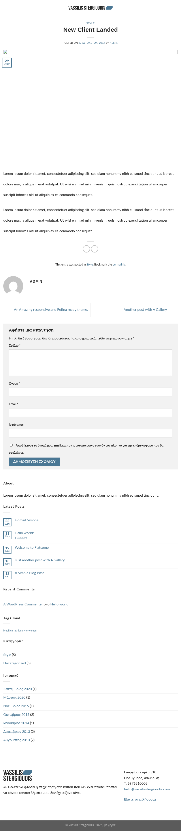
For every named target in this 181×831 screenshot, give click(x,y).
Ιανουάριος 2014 (16, 723)
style (25, 630)
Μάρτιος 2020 (14, 697)
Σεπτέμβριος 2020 (17, 689)
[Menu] (175, 7)
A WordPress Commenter (23, 604)
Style (90, 23)
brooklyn (8, 630)
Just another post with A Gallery (40, 560)
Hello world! (24, 533)
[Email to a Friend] (86, 249)
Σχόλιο (15, 345)
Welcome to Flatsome (32, 547)
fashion (17, 630)
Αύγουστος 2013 (16, 740)
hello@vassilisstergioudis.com (147, 789)
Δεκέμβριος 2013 (16, 731)
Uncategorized (14, 663)
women (32, 630)
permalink (119, 264)
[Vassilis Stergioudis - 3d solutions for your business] (90, 8)
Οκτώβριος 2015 (16, 714)
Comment (21, 538)
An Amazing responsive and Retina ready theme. (50, 309)
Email (13, 404)
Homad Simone (26, 520)
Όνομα (14, 383)
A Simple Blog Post (29, 573)
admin (114, 43)
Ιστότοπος (16, 424)
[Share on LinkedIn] (94, 249)
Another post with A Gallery (146, 309)
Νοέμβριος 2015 (16, 706)
